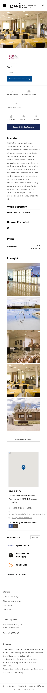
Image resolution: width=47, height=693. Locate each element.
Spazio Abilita (22, 545)
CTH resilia (21, 574)
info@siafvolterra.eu (22, 518)
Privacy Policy (28, 689)
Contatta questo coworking (19, 79)
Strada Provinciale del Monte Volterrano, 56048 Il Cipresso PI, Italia (23, 499)
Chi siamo (8, 605)
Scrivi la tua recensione (23, 439)
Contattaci (8, 610)
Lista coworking (11, 597)
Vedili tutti (35, 537)
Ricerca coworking (12, 601)
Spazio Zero (21, 565)
